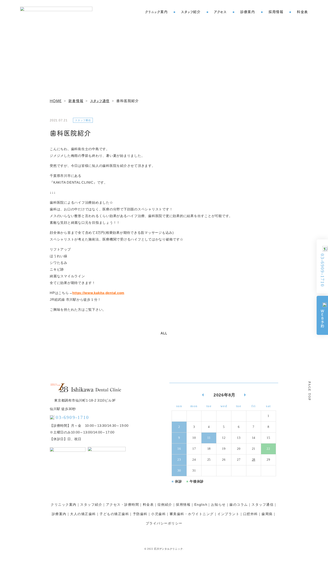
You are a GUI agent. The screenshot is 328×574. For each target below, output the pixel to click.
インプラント (228, 514)
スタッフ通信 (262, 504)
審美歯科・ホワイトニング (192, 514)
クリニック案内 (156, 11)
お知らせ (218, 504)
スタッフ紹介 (191, 11)
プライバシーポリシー (164, 523)
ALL (164, 333)
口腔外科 (250, 514)
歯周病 (267, 514)
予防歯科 (140, 514)
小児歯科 (158, 514)
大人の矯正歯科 (83, 514)
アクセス (220, 11)
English (201, 504)
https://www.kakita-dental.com (98, 293)
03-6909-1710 (322, 270)
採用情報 (275, 11)
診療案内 (247, 11)
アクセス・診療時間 (122, 504)
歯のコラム (238, 504)
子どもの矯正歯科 (114, 514)
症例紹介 (165, 504)
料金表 (302, 11)
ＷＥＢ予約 (322, 318)
